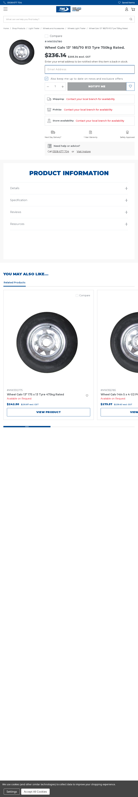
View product (48, 412)
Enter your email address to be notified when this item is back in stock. (86, 61)
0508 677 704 (14, 2)
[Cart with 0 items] (133, 9)
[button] (127, 9)
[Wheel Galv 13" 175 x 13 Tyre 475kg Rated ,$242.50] (48, 342)
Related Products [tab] (14, 282)
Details (14, 188)
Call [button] (58, 151)
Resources (17, 224)
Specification (18, 200)
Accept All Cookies (35, 791)
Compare (56, 36)
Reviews (15, 212)
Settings (12, 791)
